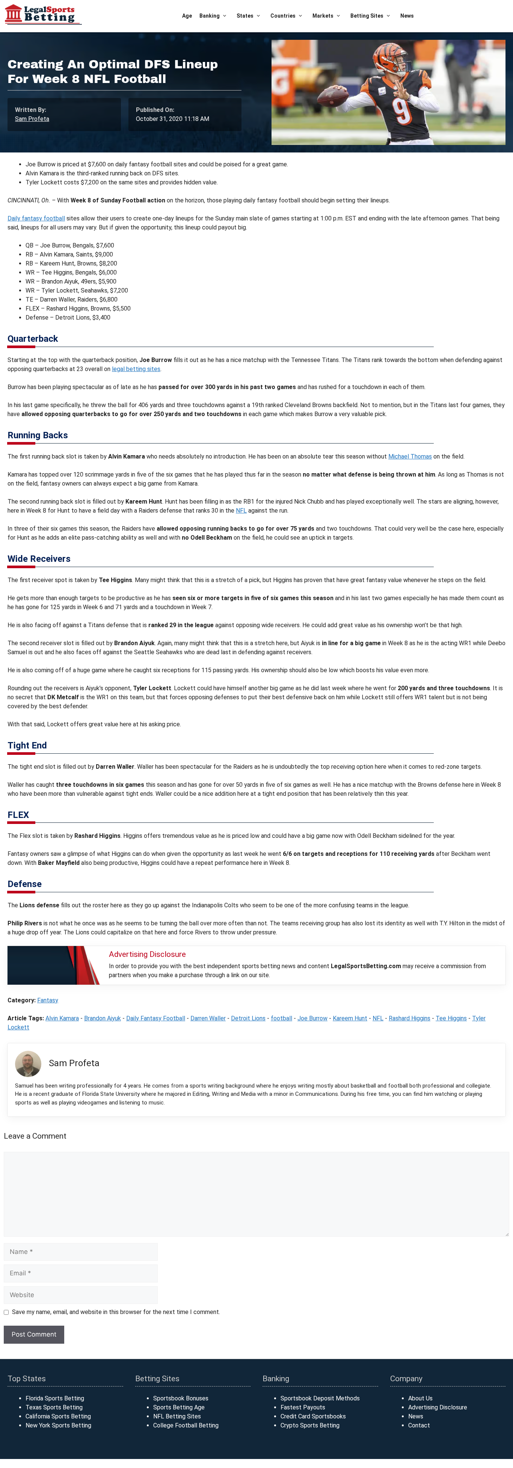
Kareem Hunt (350, 1018)
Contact (419, 1425)
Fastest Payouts (303, 1407)
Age (187, 16)
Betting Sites (366, 16)
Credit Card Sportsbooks (313, 1416)
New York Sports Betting (58, 1425)
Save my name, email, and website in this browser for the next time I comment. (116, 1312)
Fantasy (47, 1000)
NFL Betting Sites (177, 1416)
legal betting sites (136, 369)
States (245, 16)
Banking (209, 16)
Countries (283, 16)
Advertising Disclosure (437, 1407)
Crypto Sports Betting (310, 1425)
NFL (241, 510)
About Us (420, 1398)
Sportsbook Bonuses (180, 1398)
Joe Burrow (312, 1018)
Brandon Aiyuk (102, 1018)
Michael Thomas (410, 456)
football (281, 1018)
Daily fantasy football (36, 218)
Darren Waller (208, 1018)
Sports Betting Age (179, 1407)
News (407, 16)
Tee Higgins (451, 1018)
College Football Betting (186, 1425)
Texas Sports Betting (54, 1407)
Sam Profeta (32, 118)
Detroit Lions (248, 1018)
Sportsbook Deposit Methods (320, 1398)
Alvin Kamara (62, 1018)
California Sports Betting (58, 1416)
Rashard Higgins (409, 1018)
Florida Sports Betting (55, 1398)
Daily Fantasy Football (155, 1018)
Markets (322, 16)
